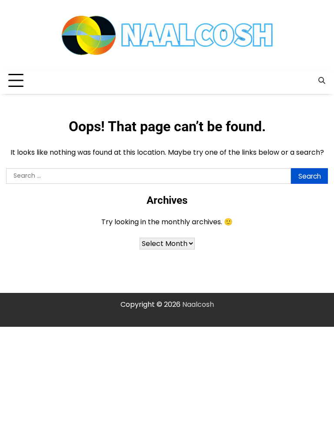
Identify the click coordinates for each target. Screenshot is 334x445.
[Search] (321, 80)
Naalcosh (198, 304)
